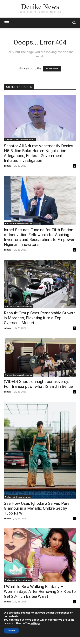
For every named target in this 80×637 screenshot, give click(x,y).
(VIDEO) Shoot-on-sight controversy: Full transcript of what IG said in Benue (38, 384)
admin (7, 165)
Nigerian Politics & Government (20, 139)
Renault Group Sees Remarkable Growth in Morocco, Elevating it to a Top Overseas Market (40, 318)
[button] (6, 23)
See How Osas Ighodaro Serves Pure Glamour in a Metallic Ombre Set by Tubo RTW (37, 508)
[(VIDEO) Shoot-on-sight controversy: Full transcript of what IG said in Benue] (40, 357)
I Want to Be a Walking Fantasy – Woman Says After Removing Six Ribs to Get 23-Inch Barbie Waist (40, 591)
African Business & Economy (18, 223)
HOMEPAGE (52, 68)
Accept (11, 630)
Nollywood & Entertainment (18, 496)
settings (35, 623)
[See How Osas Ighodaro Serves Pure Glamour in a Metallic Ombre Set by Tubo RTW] (40, 450)
